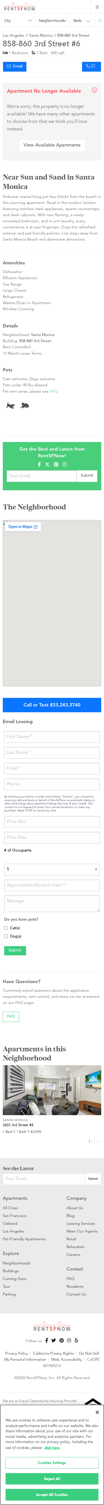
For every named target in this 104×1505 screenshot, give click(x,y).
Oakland (10, 1223)
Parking (9, 1294)
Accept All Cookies (52, 1494)
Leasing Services (81, 1223)
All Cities (10, 1207)
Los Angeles (13, 35)
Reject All (52, 1478)
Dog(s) (15, 937)
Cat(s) (15, 928)
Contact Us (76, 1294)
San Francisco (15, 1215)
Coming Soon (15, 1278)
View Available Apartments (52, 145)
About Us (75, 1207)
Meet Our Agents (82, 1231)
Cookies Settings (52, 1462)
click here (52, 1447)
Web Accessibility (66, 1359)
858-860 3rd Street (73, 35)
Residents (75, 1286)
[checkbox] (6, 928)
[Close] (97, 1412)
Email (16, 67)
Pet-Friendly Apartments (24, 1238)
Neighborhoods (17, 1263)
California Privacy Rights (53, 1353)
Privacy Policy (16, 1353)
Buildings (11, 1270)
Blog (71, 1215)
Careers (73, 1254)
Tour (6, 1286)
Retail (71, 1238)
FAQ (54, 391)
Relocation (76, 1246)
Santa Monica (40, 35)
